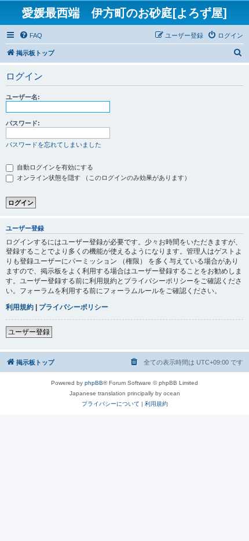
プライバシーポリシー (73, 307)
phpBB (94, 383)
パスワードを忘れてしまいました (53, 144)
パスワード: (23, 123)
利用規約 (20, 307)
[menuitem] (30, 35)
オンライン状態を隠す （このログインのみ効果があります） (103, 177)
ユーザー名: (23, 96)
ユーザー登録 (29, 332)
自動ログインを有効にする (54, 167)
